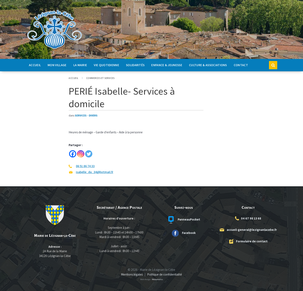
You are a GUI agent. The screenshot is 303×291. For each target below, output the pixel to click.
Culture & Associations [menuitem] (208, 65)
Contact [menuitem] (241, 65)
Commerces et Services (100, 78)
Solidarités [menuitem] (135, 65)
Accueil (73, 78)
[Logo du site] (54, 49)
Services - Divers (86, 115)
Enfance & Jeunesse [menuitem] (166, 65)
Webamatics (157, 279)
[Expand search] (273, 65)
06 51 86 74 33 (85, 166)
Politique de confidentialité (164, 274)
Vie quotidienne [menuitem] (106, 65)
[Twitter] (88, 153)
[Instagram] (80, 153)
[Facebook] (72, 153)
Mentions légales (132, 274)
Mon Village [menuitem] (57, 65)
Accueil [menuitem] (35, 65)
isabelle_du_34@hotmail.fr (94, 172)
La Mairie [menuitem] (80, 65)
